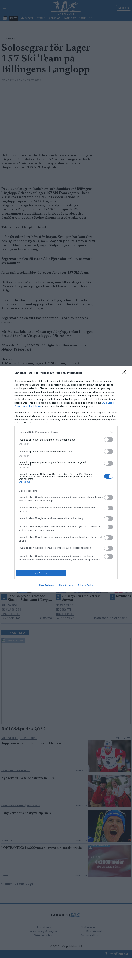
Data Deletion (46, 585)
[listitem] (66, 432)
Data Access (66, 585)
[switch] (108, 439)
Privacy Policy (85, 585)
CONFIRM (41, 573)
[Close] (125, 373)
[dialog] (66, 479)
